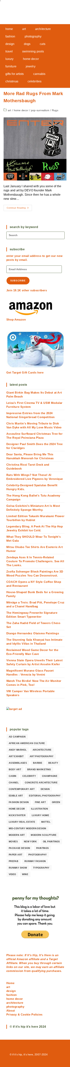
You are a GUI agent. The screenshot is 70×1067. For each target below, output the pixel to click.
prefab (13, 861)
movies (13, 841)
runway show (18, 867)
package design (19, 848)
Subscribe (18, 280)
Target (53, 959)
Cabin (12, 776)
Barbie (37, 763)
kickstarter (17, 815)
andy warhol (18, 750)
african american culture (27, 743)
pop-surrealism (40, 110)
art (9, 110)
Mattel (45, 822)
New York (30, 841)
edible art (16, 795)
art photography (42, 756)
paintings (42, 848)
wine (25, 874)
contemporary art (22, 789)
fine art (40, 802)
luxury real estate (22, 822)
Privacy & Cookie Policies (24, 1014)
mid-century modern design (27, 828)
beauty (53, 763)
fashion (11, 994)
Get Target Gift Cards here (25, 372)
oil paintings (51, 841)
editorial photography (44, 795)
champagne (49, 776)
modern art (17, 835)
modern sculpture (43, 835)
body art (15, 769)
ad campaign (17, 736)
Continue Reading (19, 209)
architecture (42, 750)
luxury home (40, 815)
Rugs (55, 110)
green (56, 802)
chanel (14, 782)
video (12, 874)
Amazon (23, 959)
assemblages (18, 763)
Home (10, 983)
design (45, 789)
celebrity (29, 776)
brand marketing (39, 769)
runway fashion (35, 861)
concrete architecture (41, 782)
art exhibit (16, 756)
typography (41, 867)
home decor (21, 110)
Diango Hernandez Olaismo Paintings (32, 633)
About (10, 1010)
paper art (15, 854)
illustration (39, 809)
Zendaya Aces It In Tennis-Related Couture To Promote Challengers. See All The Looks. (35, 561)
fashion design (19, 802)
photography (37, 854)
